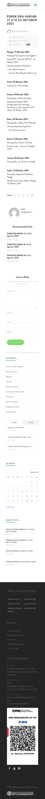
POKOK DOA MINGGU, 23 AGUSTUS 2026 (19, 551)
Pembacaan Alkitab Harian (15, 392)
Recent (31, 422)
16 (32, 491)
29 (27, 501)
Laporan (9, 382)
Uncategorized (11, 412)
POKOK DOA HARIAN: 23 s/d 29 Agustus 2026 (21, 562)
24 (36, 496)
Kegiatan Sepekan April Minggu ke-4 (19, 446)
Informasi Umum (11, 372)
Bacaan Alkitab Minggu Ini (15, 366)
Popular (14, 422)
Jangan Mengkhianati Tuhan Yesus (19, 437)
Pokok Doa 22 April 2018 (16, 428)
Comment (11, 291)
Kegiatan (9, 377)
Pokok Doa (9, 397)
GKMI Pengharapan (22, 31)
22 (27, 496)
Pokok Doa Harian (20, 41)
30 (32, 501)
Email (9, 322)
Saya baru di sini (14, 631)
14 (22, 491)
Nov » (13, 507)
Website (9, 331)
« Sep (8, 507)
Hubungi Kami (12, 649)
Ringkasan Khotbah (12, 407)
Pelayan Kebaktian (12, 387)
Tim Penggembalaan (15, 644)
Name (9, 312)
